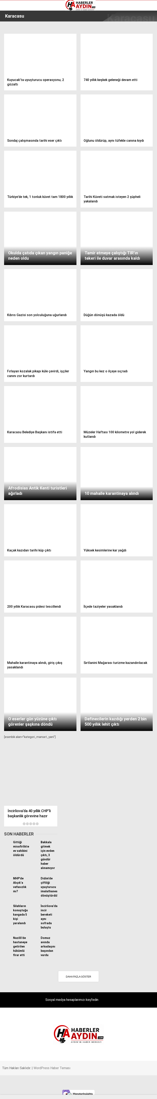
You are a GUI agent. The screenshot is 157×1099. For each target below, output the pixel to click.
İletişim (11, 53)
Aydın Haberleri (16, 31)
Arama (115, 19)
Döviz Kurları (14, 44)
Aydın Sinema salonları (21, 40)
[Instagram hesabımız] (75, 1092)
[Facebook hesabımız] (25, 1092)
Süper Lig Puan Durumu (21, 66)
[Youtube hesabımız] (100, 1092)
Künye (10, 57)
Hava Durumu (15, 49)
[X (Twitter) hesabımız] (50, 1092)
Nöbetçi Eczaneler (18, 61)
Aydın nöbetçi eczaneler (22, 36)
